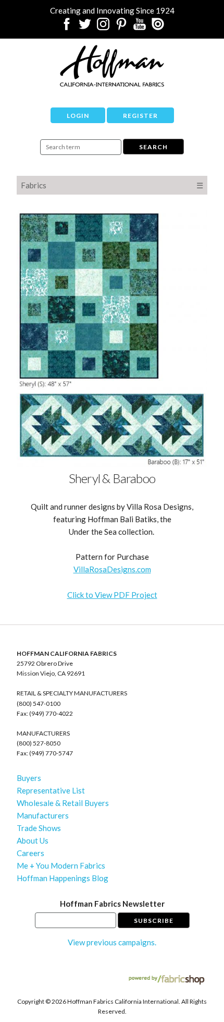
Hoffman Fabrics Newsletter (112, 903)
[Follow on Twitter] (85, 27)
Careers (30, 853)
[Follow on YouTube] (139, 27)
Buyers (29, 778)
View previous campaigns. (112, 942)
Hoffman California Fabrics (112, 66)
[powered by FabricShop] (166, 980)
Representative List (51, 790)
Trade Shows (39, 828)
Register (140, 115)
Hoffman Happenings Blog (62, 878)
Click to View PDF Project (112, 594)
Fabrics (33, 185)
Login (78, 115)
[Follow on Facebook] (66, 27)
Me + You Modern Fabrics (61, 865)
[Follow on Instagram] (103, 27)
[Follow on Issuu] (158, 27)
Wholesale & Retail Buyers (63, 803)
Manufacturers (43, 815)
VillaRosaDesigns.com (112, 569)
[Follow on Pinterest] (121, 27)
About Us (32, 840)
